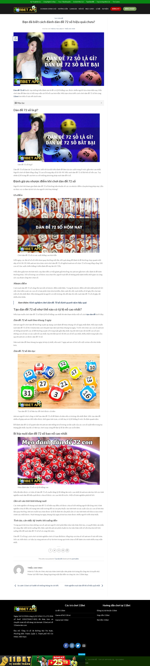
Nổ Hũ (81, 9)
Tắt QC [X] (82, 654)
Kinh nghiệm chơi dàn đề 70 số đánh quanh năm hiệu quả (58, 302)
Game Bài (73, 9)
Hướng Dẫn (63, 9)
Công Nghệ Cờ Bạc (49, 2)
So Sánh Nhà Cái (78, 2)
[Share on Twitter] (54, 550)
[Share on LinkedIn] (67, 550)
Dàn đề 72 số (18, 90)
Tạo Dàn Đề (90, 2)
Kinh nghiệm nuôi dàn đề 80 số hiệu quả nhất (82, 585)
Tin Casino (116, 2)
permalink (75, 559)
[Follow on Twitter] (78, 645)
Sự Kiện (105, 9)
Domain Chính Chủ (48, 9)
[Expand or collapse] (101, 103)
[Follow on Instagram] (72, 645)
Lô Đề (98, 9)
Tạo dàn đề (58, 18)
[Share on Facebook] (50, 550)
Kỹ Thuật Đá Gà (35, 2)
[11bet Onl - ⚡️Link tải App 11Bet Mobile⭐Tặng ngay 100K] (25, 8)
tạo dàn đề (91, 314)
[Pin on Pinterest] (63, 550)
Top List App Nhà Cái (103, 2)
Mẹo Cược (89, 9)
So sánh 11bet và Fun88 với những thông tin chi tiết (37, 585)
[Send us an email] (84, 645)
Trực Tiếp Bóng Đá (64, 2)
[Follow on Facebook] (66, 645)
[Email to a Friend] (59, 550)
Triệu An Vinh (70, 28)
